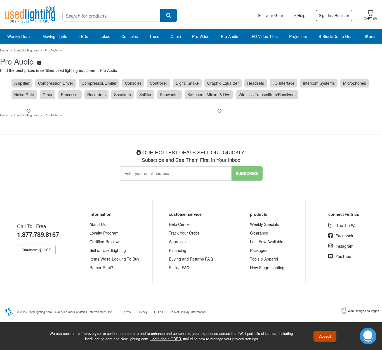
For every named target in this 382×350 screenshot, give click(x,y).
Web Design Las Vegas (363, 310)
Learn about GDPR (165, 338)
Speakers (122, 94)
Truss (154, 36)
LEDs (83, 36)
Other (48, 94)
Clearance (259, 233)
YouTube (343, 256)
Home (4, 50)
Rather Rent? (101, 267)
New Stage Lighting (267, 267)
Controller (158, 83)
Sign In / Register (334, 15)
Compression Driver (55, 83)
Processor (70, 94)
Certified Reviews (104, 241)
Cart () (370, 18)
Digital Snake (187, 83)
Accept (325, 336)
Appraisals (178, 241)
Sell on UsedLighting (107, 250)
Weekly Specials (264, 224)
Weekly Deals (19, 36)
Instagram (344, 246)
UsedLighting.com (26, 50)
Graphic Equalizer (223, 83)
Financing (177, 250)
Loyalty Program (104, 233)
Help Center (179, 224)
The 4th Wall (347, 225)
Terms (126, 311)
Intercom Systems (319, 83)
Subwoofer (169, 94)
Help (300, 15)
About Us (97, 224)
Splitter (145, 94)
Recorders (96, 94)
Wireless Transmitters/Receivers (267, 94)
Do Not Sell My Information (187, 311)
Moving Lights (55, 36)
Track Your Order (184, 233)
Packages (258, 250)
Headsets (255, 83)
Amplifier (22, 83)
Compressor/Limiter (99, 83)
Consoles (129, 36)
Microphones (354, 83)
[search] (168, 15)
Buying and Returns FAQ (191, 259)
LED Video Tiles (263, 36)
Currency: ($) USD (36, 249)
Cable (176, 36)
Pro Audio (229, 36)
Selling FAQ (179, 267)
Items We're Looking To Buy (114, 259)
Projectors (298, 36)
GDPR (158, 311)
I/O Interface (283, 83)
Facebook (344, 235)
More (370, 36)
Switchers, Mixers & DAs (208, 94)
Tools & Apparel (264, 259)
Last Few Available (266, 241)
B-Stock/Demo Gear (336, 36)
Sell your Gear (270, 15)
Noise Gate (24, 94)
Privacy (142, 311)
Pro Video (200, 36)
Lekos (105, 36)
